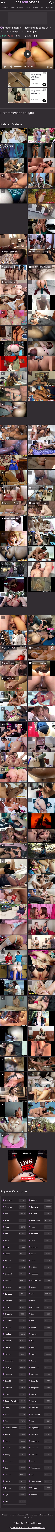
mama (35, 7)
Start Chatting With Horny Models (36, 77)
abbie (20, 7)
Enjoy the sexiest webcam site (37, 92)
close (27, 7)
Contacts (19, 1523)
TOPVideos (27, 2)
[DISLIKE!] (9, 36)
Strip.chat (34, 83)
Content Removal (34, 1523)
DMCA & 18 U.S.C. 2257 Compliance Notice (28, 1527)
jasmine (50, 7)
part (42, 7)
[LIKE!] (1, 36)
